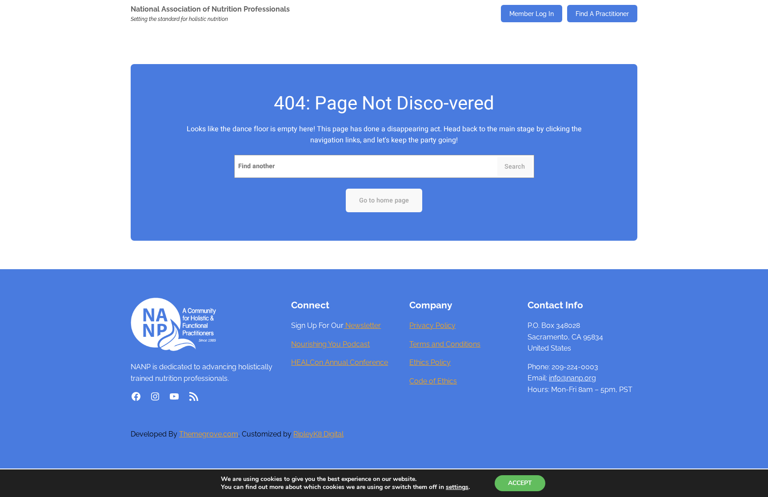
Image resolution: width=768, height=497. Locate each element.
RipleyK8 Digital (318, 434)
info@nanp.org (572, 378)
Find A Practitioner (602, 13)
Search (514, 166)
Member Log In (531, 13)
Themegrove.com (208, 434)
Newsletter (362, 325)
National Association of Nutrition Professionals (210, 9)
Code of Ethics (433, 381)
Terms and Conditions (444, 344)
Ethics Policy (430, 362)
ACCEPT (520, 483)
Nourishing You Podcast (330, 344)
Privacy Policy (432, 325)
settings (457, 487)
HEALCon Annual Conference (339, 362)
